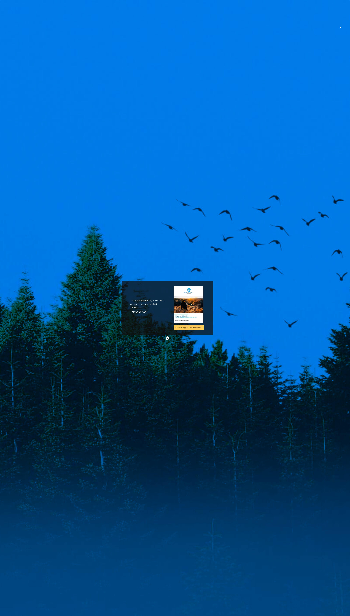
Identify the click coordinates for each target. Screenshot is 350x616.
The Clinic (201, 599)
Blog (219, 599)
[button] (175, 390)
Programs (192, 599)
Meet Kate (182, 599)
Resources (211, 599)
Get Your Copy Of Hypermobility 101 (188, 328)
